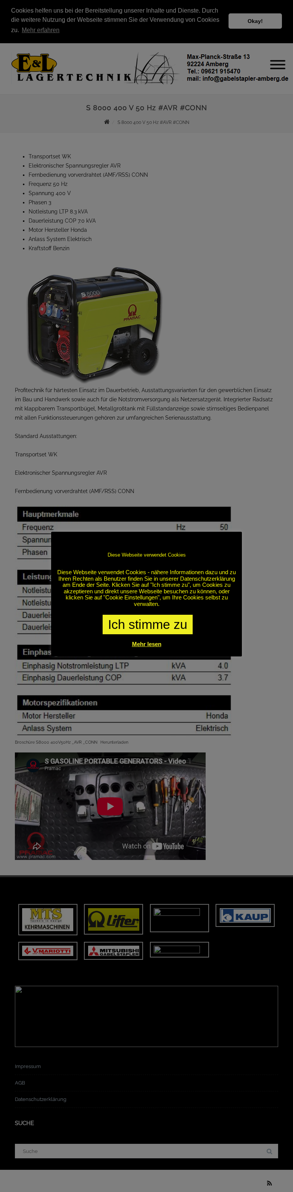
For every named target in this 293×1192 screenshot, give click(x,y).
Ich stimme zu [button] (147, 624)
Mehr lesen (146, 644)
